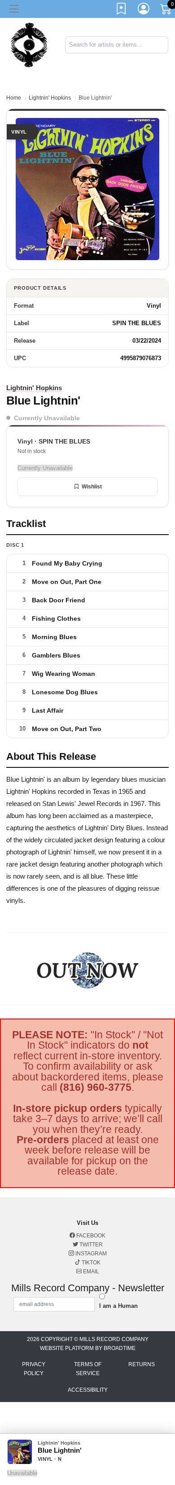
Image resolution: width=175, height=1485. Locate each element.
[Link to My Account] (144, 10)
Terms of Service (87, 1368)
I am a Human (118, 1305)
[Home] (29, 44)
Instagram (90, 1253)
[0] (166, 10)
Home (13, 98)
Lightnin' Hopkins (50, 98)
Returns (141, 1364)
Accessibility (88, 1390)
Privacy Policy (33, 1368)
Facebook (90, 1235)
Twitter (90, 1244)
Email (90, 1271)
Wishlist (92, 486)
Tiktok (90, 1262)
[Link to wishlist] (121, 10)
